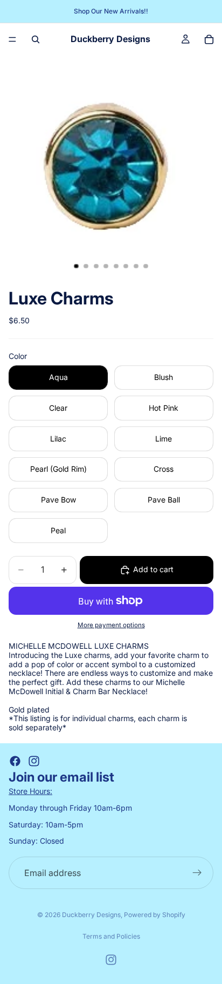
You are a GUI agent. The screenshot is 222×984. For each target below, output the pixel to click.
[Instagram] (33, 761)
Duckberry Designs (91, 915)
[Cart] (209, 39)
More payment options (111, 625)
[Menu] (12, 39)
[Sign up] (197, 872)
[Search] (35, 39)
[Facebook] (15, 761)
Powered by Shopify (154, 915)
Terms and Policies (111, 936)
